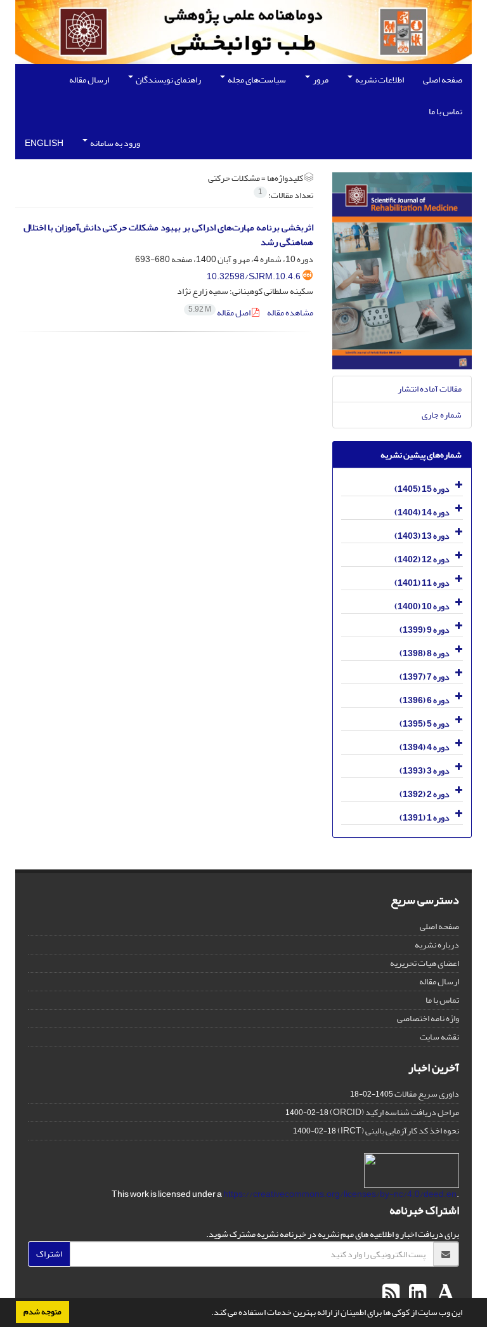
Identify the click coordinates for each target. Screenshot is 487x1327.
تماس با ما (445, 111)
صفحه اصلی (442, 79)
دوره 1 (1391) (424, 817)
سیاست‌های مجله (256, 79)
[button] (208, 1314)
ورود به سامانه (114, 143)
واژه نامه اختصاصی (428, 1018)
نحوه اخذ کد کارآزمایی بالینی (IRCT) (398, 1130)
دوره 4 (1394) (424, 747)
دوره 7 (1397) (424, 676)
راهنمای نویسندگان (167, 79)
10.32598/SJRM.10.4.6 (254, 276)
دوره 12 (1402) (422, 559)
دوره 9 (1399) (424, 629)
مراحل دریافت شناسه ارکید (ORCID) (394, 1112)
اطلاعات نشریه (379, 79)
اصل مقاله (220, 312)
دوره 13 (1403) (422, 536)
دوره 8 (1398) (424, 653)
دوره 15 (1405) (422, 489)
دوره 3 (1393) (424, 770)
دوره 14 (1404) (422, 512)
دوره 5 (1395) (424, 723)
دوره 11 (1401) (422, 582)
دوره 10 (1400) (422, 606)
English (44, 143)
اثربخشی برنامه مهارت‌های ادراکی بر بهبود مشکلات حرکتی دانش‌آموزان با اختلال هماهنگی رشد (168, 234)
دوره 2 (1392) (424, 794)
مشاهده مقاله (290, 312)
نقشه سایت (439, 1036)
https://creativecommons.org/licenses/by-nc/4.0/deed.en (340, 1194)
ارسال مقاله (89, 79)
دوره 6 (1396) (424, 700)
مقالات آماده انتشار (430, 388)
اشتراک (49, 1253)
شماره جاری (442, 414)
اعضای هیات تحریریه (424, 963)
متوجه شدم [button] (42, 1311)
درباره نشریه (437, 944)
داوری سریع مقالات (426, 1093)
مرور (319, 79)
